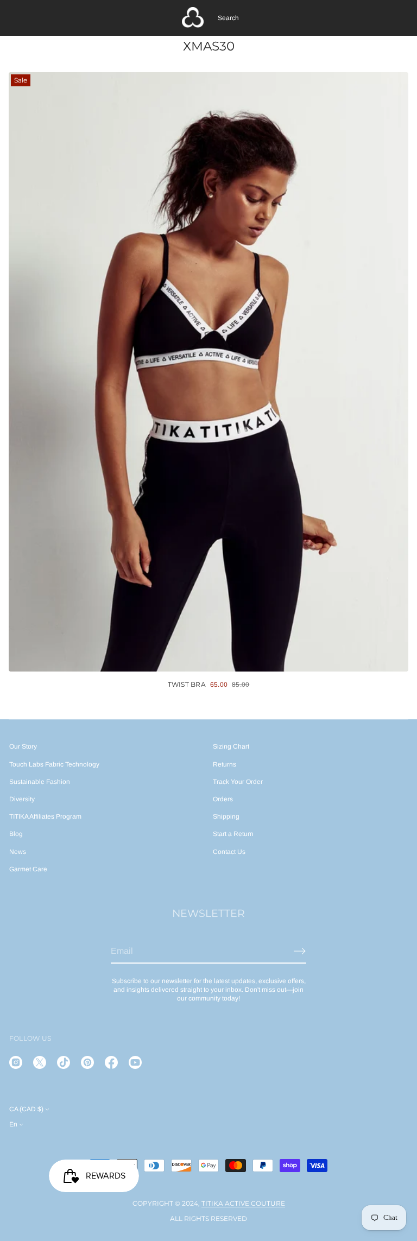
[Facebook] (111, 1062)
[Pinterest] (87, 1062)
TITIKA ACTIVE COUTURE (243, 1203)
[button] (228, 18)
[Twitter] (40, 1062)
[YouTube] (135, 1062)
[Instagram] (16, 1062)
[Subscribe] (299, 951)
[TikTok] (63, 1062)
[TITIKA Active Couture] (193, 18)
